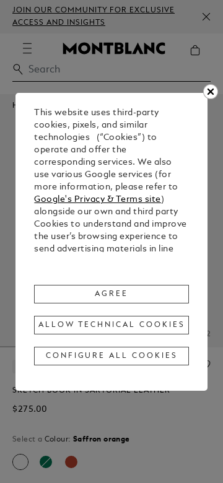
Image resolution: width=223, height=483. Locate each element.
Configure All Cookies (112, 356)
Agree (111, 294)
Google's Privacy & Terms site (97, 200)
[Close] (210, 91)
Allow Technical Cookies (111, 325)
